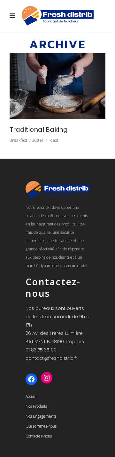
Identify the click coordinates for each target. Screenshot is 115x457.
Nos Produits (36, 406)
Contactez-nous (39, 436)
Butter (37, 140)
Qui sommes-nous (41, 426)
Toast (53, 140)
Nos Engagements (41, 416)
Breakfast (18, 140)
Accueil (31, 396)
